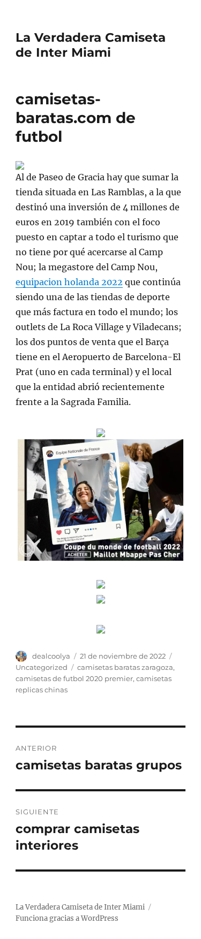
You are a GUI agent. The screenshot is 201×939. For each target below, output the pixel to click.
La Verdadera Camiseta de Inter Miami (91, 45)
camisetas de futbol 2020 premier (74, 678)
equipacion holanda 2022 (69, 282)
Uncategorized (42, 667)
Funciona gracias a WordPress (67, 918)
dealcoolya (51, 656)
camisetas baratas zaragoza (125, 667)
